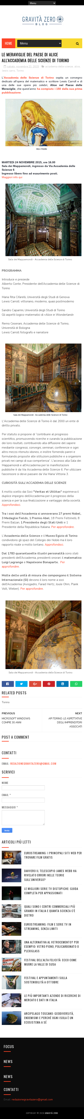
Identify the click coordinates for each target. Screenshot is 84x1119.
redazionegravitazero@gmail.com (33, 763)
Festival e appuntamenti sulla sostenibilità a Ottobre (45, 980)
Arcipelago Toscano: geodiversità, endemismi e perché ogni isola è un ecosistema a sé (49, 1017)
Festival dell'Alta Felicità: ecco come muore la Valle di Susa (50, 962)
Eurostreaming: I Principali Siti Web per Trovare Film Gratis (53, 855)
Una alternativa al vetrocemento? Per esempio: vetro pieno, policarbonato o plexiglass (51, 946)
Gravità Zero (51, 1113)
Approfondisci (11, 505)
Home (8, 43)
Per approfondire (62, 527)
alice (77, 66)
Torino (20, 71)
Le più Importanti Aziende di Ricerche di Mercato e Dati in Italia (52, 997)
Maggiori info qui (12, 177)
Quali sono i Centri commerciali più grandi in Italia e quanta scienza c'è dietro (49, 910)
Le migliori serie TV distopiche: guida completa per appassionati (51, 890)
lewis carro (8, 71)
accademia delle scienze (59, 66)
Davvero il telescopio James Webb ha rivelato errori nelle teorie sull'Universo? (50, 875)
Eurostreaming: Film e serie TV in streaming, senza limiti (47, 926)
